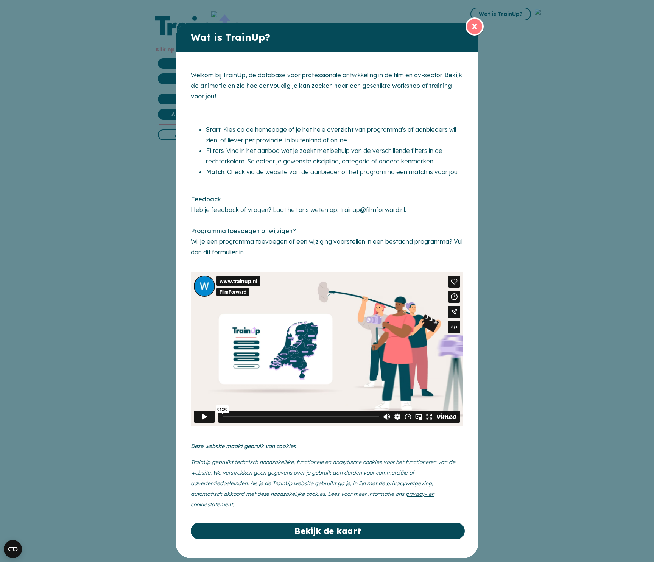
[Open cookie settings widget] (13, 549)
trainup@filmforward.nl (372, 209)
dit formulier (220, 252)
